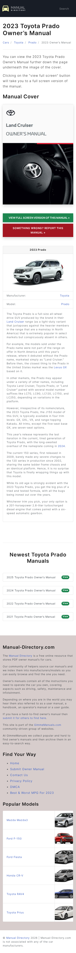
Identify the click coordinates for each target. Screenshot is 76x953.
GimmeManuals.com (47, 724)
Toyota (18, 42)
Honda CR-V (15, 875)
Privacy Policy (21, 781)
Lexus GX (60, 367)
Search (64, 8)
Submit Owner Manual (27, 769)
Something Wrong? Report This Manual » (38, 230)
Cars (6, 42)
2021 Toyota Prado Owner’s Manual (37, 616)
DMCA (15, 787)
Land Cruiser (15, 321)
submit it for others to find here (24, 718)
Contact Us (19, 775)
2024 (61, 446)
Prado (32, 42)
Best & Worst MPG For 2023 (32, 793)
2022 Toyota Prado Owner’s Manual (37, 603)
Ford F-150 (14, 838)
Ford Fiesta (14, 857)
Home (14, 763)
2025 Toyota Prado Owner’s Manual (37, 577)
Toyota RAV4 (15, 894)
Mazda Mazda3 (17, 820)
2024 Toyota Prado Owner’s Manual (37, 590)
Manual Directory (20, 655)
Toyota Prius (15, 912)
